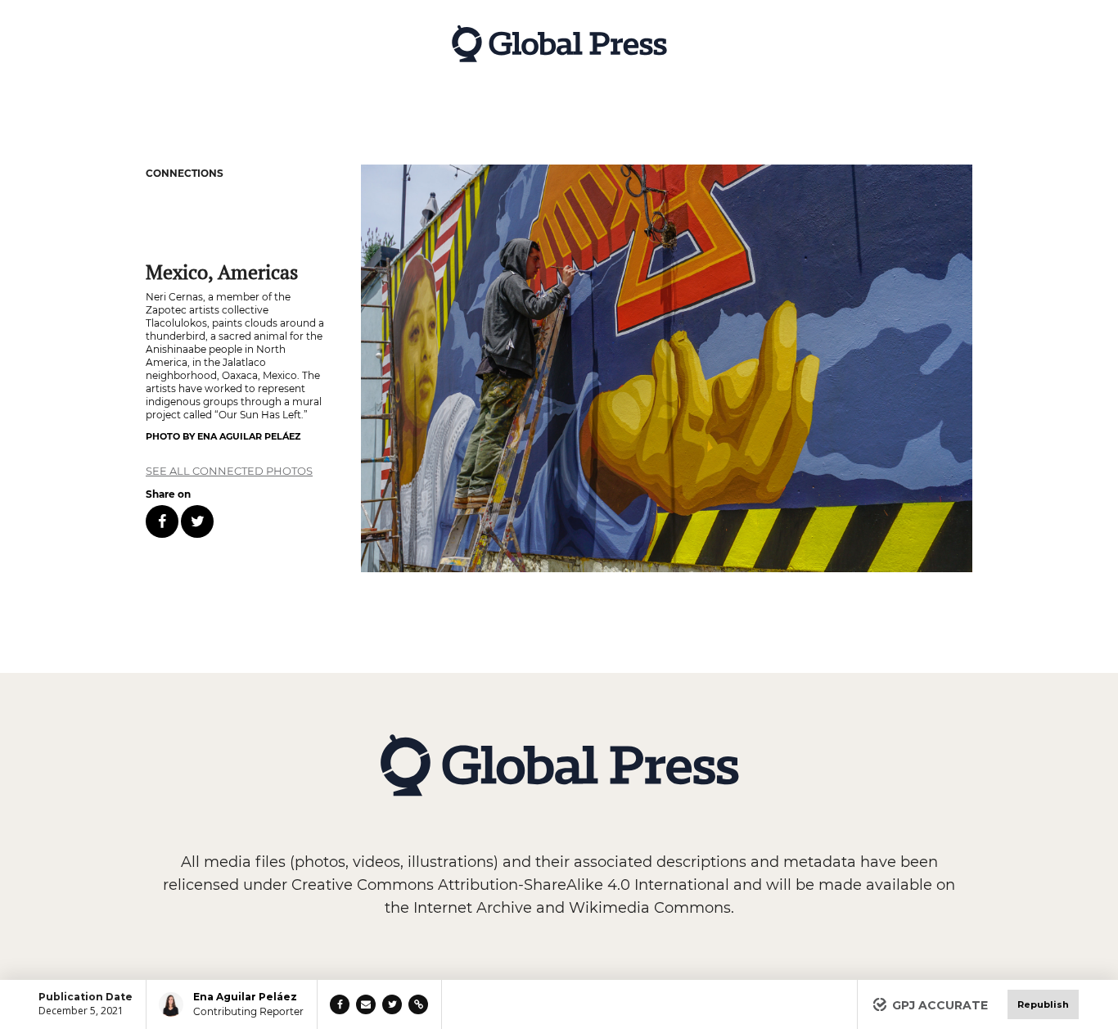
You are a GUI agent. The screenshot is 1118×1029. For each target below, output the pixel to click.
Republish (1043, 1004)
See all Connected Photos (229, 470)
